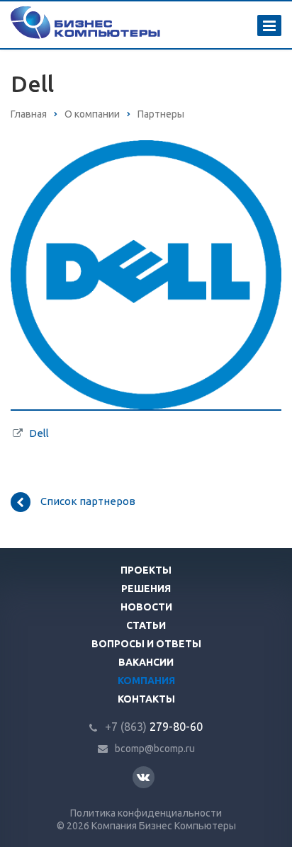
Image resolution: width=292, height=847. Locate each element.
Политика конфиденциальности (146, 813)
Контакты (146, 699)
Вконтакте (144, 777)
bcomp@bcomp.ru (155, 748)
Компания (146, 680)
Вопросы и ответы (146, 643)
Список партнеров (87, 501)
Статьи (146, 625)
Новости (146, 607)
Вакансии (146, 662)
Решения (146, 588)
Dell (39, 433)
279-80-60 (154, 726)
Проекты (146, 570)
